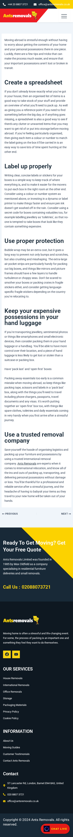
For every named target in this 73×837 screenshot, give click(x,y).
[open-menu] (64, 15)
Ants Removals (26, 463)
